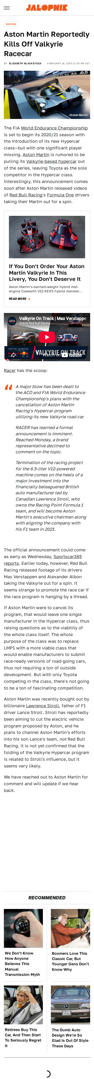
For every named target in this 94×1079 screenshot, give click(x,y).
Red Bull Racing (25, 194)
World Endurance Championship (54, 127)
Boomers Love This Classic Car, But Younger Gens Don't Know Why (70, 961)
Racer (10, 370)
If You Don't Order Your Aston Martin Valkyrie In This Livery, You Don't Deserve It (46, 272)
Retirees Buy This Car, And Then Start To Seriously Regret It (23, 1037)
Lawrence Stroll (42, 705)
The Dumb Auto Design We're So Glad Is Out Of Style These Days (70, 1038)
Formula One (60, 194)
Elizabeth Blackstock (25, 63)
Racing (11, 24)
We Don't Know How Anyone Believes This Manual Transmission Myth (22, 964)
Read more (18, 299)
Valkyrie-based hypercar (51, 161)
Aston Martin (36, 154)
